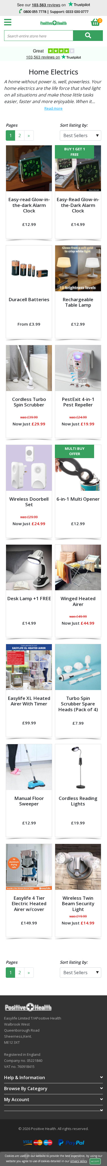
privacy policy (78, 1161)
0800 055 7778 (34, 11)
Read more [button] (53, 108)
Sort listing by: (74, 125)
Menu (9, 22)
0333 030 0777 (77, 11)
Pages (11, 125)
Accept (95, 1161)
